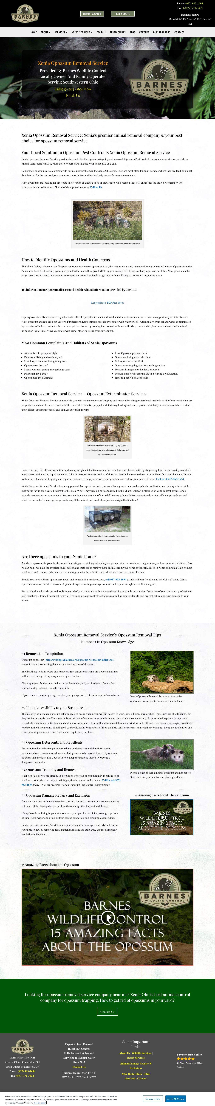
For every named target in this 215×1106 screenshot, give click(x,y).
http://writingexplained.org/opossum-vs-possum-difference (80, 660)
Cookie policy (40, 1102)
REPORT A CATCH (92, 14)
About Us (124, 1053)
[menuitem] (34, 32)
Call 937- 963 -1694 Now (73, 89)
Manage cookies (153, 1098)
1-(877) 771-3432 (193, 8)
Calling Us (96, 187)
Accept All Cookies (175, 1098)
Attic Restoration (132, 1074)
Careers (142, 1078)
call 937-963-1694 (115, 579)
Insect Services (136, 1058)
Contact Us (107, 1012)
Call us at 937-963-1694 (170, 479)
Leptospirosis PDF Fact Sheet (107, 302)
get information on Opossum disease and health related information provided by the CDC (79, 289)
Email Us (73, 95)
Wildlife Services (141, 1053)
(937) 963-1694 (194, 3)
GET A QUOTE (123, 14)
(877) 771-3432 (25, 1076)
